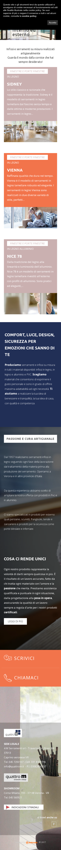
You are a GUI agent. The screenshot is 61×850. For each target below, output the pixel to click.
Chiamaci (26, 677)
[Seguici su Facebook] (53, 824)
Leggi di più (15, 621)
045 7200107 (16, 762)
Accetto (52, 22)
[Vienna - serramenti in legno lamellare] (30, 212)
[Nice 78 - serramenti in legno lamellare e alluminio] (30, 298)
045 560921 (15, 797)
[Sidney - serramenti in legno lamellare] (30, 126)
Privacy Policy (30, 846)
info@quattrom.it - (15, 766)
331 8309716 (38, 762)
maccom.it (31, 842)
